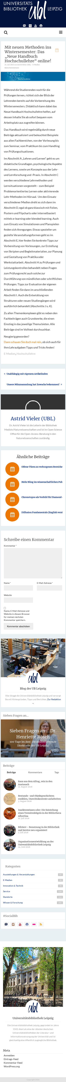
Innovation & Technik (13, 885)
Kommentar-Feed (13, 1062)
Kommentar (10, 545)
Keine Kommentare (12, 68)
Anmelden (9, 1055)
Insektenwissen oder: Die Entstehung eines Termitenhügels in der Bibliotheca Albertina (39, 813)
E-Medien (36, 65)
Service (6, 891)
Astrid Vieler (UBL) (33, 419)
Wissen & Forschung (13, 902)
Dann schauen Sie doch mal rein (22, 342)
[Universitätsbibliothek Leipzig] (33, 10)
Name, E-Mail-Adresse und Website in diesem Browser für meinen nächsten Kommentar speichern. (17, 615)
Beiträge (11, 772)
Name (7, 583)
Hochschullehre (26, 353)
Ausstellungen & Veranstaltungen (19, 874)
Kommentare (35, 772)
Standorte (7, 897)
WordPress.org (12, 1066)
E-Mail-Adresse (45, 583)
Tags (56, 772)
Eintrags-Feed (11, 1059)
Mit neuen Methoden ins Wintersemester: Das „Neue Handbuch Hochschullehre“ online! (28, 54)
